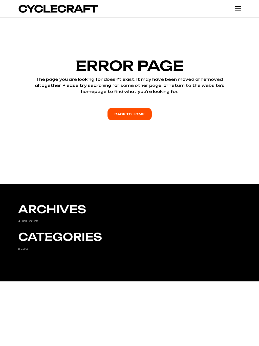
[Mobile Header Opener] (238, 8)
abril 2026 (28, 221)
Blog (23, 248)
